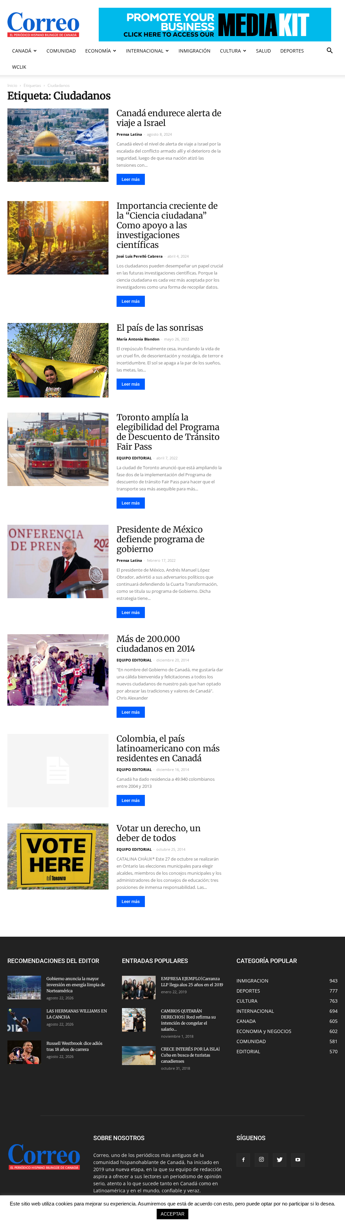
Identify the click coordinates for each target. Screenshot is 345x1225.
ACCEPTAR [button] (172, 1214)
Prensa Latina (129, 134)
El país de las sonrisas (160, 327)
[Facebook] (243, 1160)
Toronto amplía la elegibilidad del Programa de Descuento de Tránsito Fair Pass (168, 432)
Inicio (12, 85)
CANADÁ (21, 50)
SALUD (263, 50)
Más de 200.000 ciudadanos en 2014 (156, 644)
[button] (329, 51)
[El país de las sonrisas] (57, 360)
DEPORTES (292, 50)
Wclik (19, 67)
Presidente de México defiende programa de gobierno (161, 539)
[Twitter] (279, 1160)
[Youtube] (298, 1160)
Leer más (131, 179)
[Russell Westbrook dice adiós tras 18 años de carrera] (24, 1052)
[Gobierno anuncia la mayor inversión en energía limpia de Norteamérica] (24, 987)
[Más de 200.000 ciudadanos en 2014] (57, 670)
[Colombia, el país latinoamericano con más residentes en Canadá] (57, 770)
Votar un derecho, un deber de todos (159, 833)
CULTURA (230, 50)
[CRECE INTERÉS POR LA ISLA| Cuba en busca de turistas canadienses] (139, 1055)
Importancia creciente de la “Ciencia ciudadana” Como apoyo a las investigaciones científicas (167, 225)
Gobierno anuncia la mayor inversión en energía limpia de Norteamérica (75, 984)
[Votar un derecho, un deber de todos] (57, 857)
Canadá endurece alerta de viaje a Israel (169, 118)
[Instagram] (261, 1160)
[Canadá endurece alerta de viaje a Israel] (57, 145)
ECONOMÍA (98, 50)
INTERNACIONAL (144, 50)
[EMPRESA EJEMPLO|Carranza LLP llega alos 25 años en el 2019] (139, 987)
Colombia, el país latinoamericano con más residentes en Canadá (168, 748)
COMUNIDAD (61, 50)
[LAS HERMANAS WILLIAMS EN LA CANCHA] (24, 1020)
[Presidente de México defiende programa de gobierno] (57, 561)
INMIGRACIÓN (195, 50)
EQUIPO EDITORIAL (134, 457)
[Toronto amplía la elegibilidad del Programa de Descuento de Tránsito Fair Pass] (57, 449)
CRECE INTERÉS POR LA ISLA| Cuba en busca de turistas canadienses (190, 1055)
